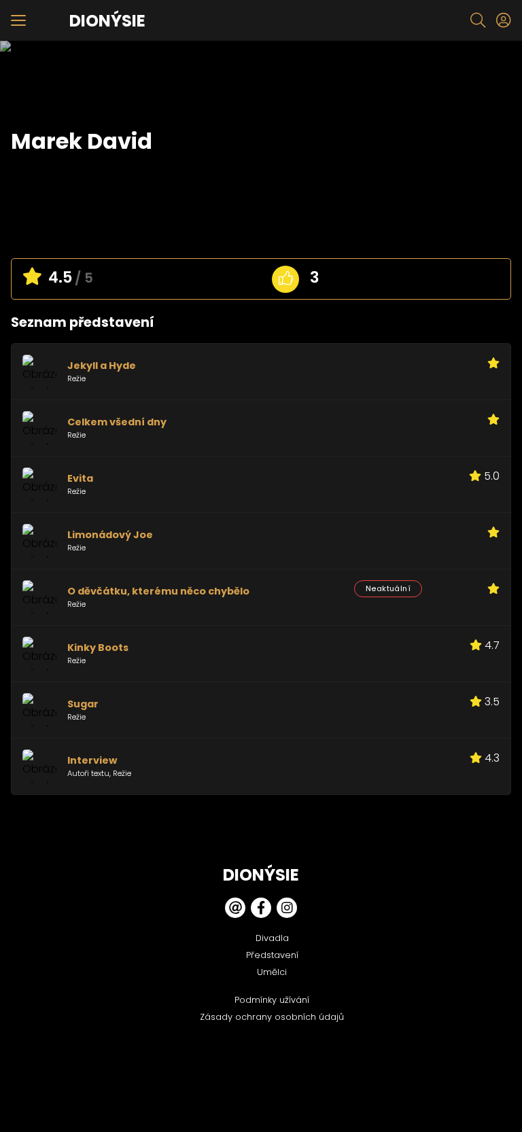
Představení (272, 955)
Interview (92, 760)
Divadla (272, 938)
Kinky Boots (97, 647)
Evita (80, 478)
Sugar (83, 704)
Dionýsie (107, 21)
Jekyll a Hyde (101, 365)
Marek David (81, 141)
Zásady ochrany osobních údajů (272, 1017)
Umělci (272, 972)
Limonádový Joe (110, 535)
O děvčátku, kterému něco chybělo (158, 591)
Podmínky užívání (271, 1000)
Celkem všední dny (117, 422)
